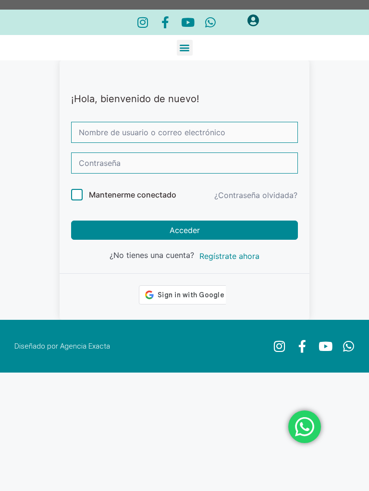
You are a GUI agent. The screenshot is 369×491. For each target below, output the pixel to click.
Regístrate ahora (229, 256)
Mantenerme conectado (132, 194)
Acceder (185, 230)
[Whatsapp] (211, 22)
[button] (185, 48)
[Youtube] (188, 22)
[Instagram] (143, 22)
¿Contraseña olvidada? (255, 195)
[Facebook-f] (166, 22)
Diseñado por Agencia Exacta (62, 346)
